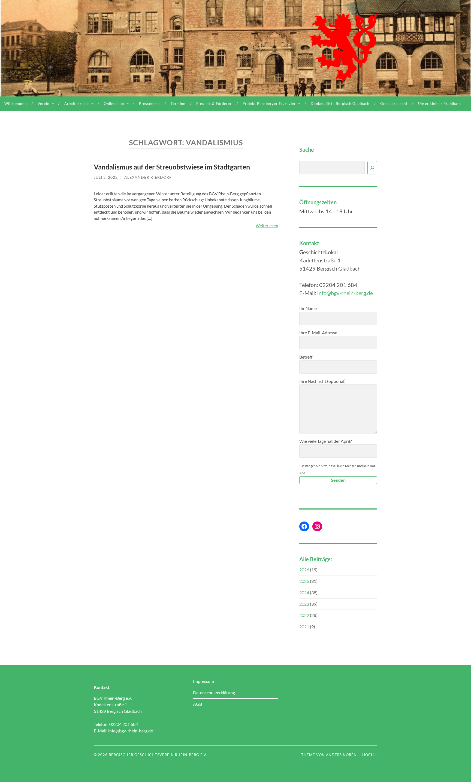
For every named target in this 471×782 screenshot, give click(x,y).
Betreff (305, 356)
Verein (43, 103)
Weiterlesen (267, 225)
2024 (304, 592)
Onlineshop (114, 103)
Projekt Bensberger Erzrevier (269, 103)
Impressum (203, 681)
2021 (304, 626)
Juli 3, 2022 (106, 177)
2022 (304, 615)
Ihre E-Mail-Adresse (318, 332)
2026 (304, 569)
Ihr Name (308, 308)
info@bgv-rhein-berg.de (345, 293)
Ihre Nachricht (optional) (322, 381)
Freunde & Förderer (214, 103)
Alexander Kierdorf (148, 177)
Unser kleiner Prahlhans (439, 103)
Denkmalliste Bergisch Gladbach (340, 103)
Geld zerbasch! (393, 103)
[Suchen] (372, 167)
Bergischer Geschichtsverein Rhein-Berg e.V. (158, 755)
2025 (304, 581)
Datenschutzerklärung (214, 692)
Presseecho (149, 103)
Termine (178, 103)
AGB (197, 704)
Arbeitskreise (76, 103)
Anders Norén (341, 755)
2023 (304, 604)
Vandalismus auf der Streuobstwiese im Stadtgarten (172, 167)
